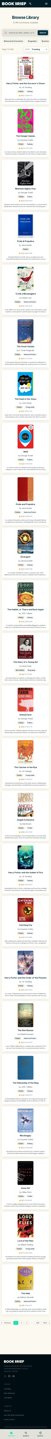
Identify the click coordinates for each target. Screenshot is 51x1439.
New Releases (9, 1393)
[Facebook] (9, 1376)
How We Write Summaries (14, 1415)
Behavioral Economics (13, 41)
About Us (7, 1411)
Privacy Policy (9, 1419)
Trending (7, 1389)
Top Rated (8, 1398)
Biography (32, 41)
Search (43, 33)
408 (37, 1323)
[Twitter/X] (5, 1376)
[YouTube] (13, 1376)
